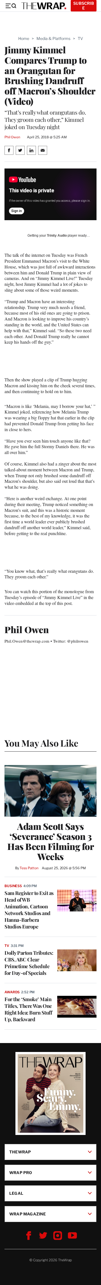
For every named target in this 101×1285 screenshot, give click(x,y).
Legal (16, 1193)
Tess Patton (29, 868)
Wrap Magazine (27, 1213)
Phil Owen (12, 137)
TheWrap (20, 1151)
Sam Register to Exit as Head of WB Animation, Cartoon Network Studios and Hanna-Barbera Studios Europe (29, 910)
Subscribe (83, 5)
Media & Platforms (53, 38)
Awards (12, 992)
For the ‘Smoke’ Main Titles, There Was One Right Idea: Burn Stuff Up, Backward (28, 1009)
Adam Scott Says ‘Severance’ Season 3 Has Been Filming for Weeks (50, 841)
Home (23, 38)
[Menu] (10, 6)
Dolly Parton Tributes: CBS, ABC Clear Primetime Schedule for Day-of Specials (28, 962)
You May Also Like (41, 743)
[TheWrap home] (43, 6)
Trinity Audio (57, 235)
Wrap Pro (20, 1172)
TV (80, 38)
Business (13, 886)
